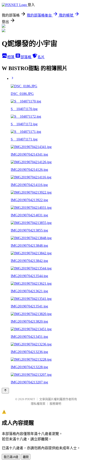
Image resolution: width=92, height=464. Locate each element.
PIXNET (30, 399)
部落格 (26, 57)
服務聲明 (55, 403)
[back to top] (5, 390)
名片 (41, 57)
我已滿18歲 (11, 457)
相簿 (11, 57)
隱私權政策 (38, 403)
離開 (26, 457)
